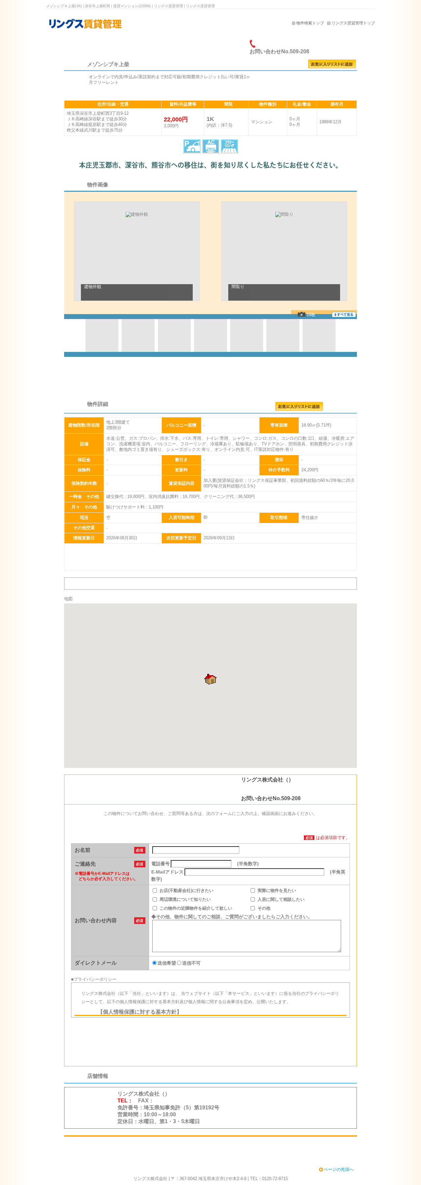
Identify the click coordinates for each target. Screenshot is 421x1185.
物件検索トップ (310, 23)
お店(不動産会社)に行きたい (186, 890)
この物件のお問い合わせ (305, 85)
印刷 (343, 43)
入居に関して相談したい (281, 899)
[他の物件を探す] (210, 1148)
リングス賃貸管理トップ (353, 23)
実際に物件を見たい (277, 890)
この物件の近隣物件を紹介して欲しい (196, 908)
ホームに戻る (91, 1097)
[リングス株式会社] (100, 33)
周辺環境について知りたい (185, 899)
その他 (264, 908)
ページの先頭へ (339, 1169)
